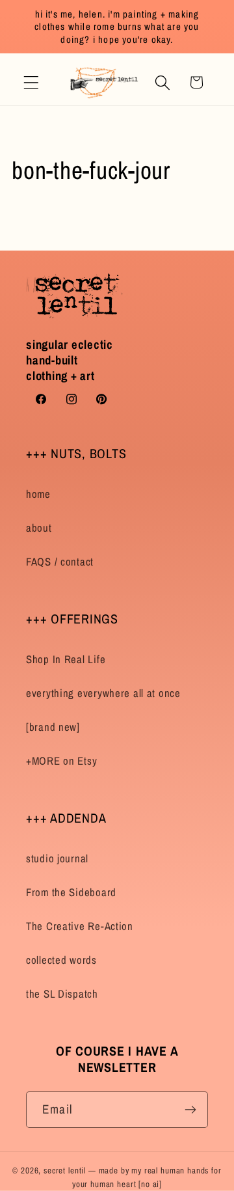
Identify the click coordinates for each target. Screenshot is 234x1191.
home (38, 494)
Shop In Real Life (65, 659)
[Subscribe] (190, 1109)
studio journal (57, 858)
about (39, 528)
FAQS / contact (60, 561)
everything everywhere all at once (103, 693)
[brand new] (53, 727)
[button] (31, 82)
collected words (61, 960)
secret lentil (65, 1170)
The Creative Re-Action (79, 926)
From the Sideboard (71, 892)
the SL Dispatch (62, 994)
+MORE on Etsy (61, 761)
